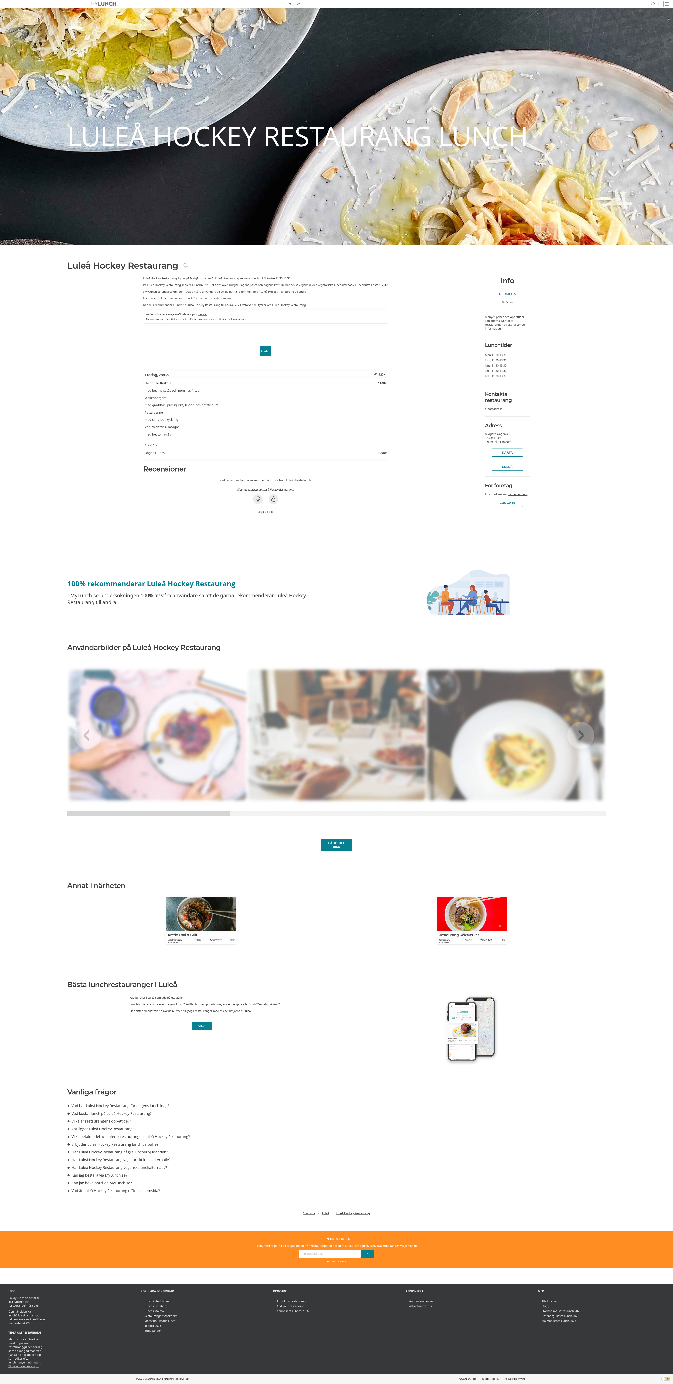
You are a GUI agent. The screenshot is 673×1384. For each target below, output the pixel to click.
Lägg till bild (266, 512)
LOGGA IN (507, 503)
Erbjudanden (153, 1331)
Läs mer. (202, 314)
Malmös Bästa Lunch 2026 (559, 1321)
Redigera (507, 294)
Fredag (265, 351)
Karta (507, 452)
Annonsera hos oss (422, 1301)
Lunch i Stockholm (156, 1301)
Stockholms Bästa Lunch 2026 (561, 1311)
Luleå (507, 467)
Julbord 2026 (152, 1326)
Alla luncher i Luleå (142, 998)
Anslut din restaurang (291, 1301)
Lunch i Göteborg (156, 1306)
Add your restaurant (290, 1306)
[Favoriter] (653, 4)
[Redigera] (375, 374)
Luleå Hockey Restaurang (353, 1213)
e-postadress (493, 409)
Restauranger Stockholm (161, 1316)
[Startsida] (103, 4)
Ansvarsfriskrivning (515, 1378)
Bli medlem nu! (517, 494)
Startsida (309, 1213)
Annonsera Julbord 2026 (293, 1311)
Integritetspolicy (338, 1261)
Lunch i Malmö (154, 1311)
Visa (202, 1026)
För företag (507, 302)
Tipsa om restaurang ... (23, 1366)
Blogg (545, 1306)
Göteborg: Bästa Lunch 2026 (560, 1316)
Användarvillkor (467, 1378)
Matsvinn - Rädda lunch (159, 1321)
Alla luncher (549, 1301)
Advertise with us (420, 1306)
